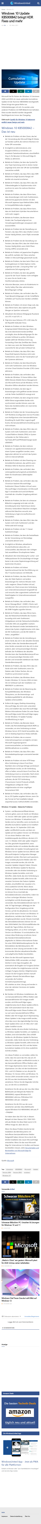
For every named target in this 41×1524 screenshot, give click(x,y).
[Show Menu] (3, 3)
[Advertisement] (20, 47)
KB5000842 (18, 1169)
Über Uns (27, 1516)
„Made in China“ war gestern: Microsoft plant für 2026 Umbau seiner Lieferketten (19, 1261)
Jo (5, 25)
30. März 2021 (13, 25)
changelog (9, 1169)
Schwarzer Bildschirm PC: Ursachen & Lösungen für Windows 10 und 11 (20, 1223)
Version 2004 (7, 1172)
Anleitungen (7, 1218)
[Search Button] (38, 3)
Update (35, 1169)
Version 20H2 (17, 1172)
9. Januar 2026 (6, 1228)
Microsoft (10, 1160)
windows (27, 1172)
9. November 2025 (7, 1303)
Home (3, 9)
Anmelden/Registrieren (31, 1316)
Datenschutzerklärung (16, 1516)
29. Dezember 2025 (7, 1266)
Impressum (5, 1516)
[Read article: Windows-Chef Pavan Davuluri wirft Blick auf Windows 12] (20, 1282)
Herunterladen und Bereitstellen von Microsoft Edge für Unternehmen (22, 1150)
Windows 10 (10, 9)
